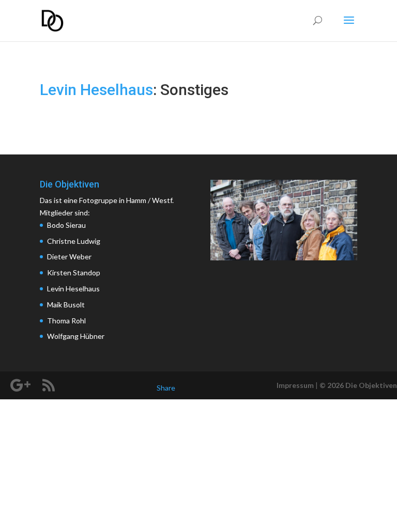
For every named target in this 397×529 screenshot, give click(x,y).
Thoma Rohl (66, 320)
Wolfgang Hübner (75, 336)
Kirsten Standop (73, 272)
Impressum (295, 385)
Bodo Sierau (66, 225)
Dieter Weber (69, 256)
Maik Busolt (66, 304)
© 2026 (331, 385)
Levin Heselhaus (96, 90)
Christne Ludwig (73, 241)
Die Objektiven (371, 385)
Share (166, 387)
